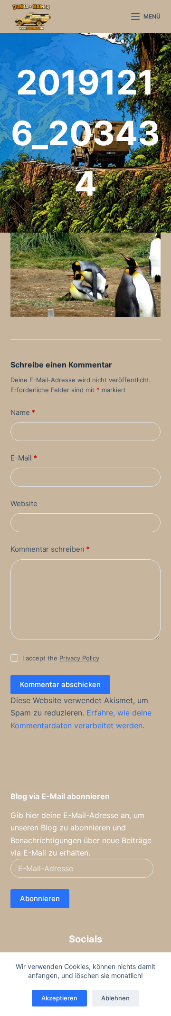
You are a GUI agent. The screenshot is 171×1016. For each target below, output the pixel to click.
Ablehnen (115, 998)
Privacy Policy (79, 658)
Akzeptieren (59, 998)
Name (22, 412)
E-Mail (23, 457)
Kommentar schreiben (50, 549)
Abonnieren (40, 898)
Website (24, 503)
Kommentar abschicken (60, 684)
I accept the (60, 658)
